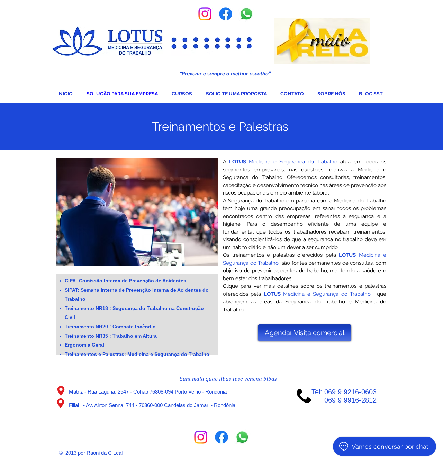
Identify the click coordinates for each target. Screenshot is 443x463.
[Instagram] (205, 13)
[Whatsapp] (246, 13)
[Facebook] (225, 13)
